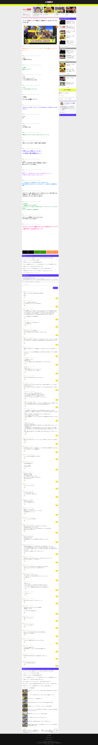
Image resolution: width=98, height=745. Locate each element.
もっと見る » (68, 60)
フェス (60, 4)
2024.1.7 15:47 (32, 573)
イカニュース (39, 4)
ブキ (55, 4)
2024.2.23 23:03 (32, 661)
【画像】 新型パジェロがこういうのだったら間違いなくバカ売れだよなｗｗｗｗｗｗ (37, 270)
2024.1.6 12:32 (32, 291)
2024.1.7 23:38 (32, 616)
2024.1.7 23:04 (33, 591)
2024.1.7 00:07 (33, 357)
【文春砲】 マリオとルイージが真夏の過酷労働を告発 (32, 262)
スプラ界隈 (45, 4)
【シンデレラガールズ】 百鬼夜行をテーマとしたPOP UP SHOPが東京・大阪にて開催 (38, 257)
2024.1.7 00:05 (33, 391)
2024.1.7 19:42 (33, 422)
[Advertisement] (40, 242)
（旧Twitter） (63, 112)
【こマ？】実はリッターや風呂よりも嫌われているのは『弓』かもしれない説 (37, 18)
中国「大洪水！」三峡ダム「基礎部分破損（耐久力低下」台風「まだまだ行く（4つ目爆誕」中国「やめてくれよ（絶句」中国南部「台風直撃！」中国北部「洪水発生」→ (41, 683)
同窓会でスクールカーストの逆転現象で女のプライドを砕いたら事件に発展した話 (37, 268)
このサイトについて (49, 737)
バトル (51, 4)
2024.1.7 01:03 (32, 524)
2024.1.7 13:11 (32, 556)
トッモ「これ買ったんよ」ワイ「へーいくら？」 (31, 272)
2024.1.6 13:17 (32, 329)
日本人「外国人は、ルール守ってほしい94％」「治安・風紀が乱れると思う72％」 (37, 681)
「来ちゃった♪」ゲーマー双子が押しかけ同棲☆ (31, 673)
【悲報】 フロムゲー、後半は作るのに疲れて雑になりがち (33, 266)
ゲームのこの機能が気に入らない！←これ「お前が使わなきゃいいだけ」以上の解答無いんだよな (40, 264)
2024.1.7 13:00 (32, 544)
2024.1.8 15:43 (32, 623)
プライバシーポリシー (49, 739)
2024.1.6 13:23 (32, 337)
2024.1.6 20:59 (32, 517)
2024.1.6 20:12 (32, 499)
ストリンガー (26, 18)
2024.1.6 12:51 (32, 300)
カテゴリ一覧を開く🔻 (68, 89)
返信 (56, 298)
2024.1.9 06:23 (32, 638)
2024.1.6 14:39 (32, 461)
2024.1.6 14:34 (32, 446)
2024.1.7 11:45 (33, 366)
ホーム (23, 18)
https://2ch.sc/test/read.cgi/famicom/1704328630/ (54, 234)
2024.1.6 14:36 (32, 454)
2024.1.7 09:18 (33, 401)
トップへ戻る (49, 735)
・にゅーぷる (62, 95)
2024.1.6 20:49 (32, 507)
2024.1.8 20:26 (32, 630)
